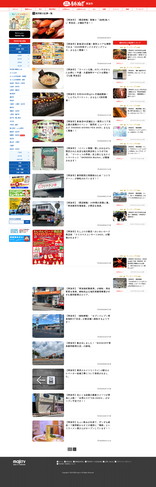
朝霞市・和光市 (17, 135)
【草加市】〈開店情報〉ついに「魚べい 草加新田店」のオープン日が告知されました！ (137, 196)
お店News (66, 9)
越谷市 (12, 97)
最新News (28, 9)
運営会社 (69, 461)
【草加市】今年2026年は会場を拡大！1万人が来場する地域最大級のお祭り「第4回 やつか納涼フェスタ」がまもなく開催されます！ (137, 55)
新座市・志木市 (14, 132)
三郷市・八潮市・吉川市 (17, 104)
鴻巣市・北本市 (14, 111)
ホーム (61, 461)
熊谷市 (12, 107)
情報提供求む (79, 461)
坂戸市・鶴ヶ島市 (15, 118)
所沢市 (12, 138)
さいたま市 (13, 73)
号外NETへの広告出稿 (94, 461)
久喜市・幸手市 (14, 86)
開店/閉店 (52, 9)
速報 (127, 9)
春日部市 (12, 93)
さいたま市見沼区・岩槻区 (18, 76)
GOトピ (15, 9)
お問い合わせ (109, 461)
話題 (104, 9)
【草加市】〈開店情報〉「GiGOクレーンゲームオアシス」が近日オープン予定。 (137, 130)
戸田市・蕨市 (14, 125)
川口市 (12, 121)
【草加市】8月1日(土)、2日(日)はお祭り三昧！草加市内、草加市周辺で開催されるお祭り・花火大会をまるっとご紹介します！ (137, 263)
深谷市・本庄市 (14, 149)
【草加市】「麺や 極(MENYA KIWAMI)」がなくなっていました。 (137, 73)
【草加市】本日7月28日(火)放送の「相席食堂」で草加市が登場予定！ (137, 215)
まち (94, 9)
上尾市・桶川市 (14, 114)
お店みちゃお (81, 9)
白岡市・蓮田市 (14, 90)
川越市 (12, 145)
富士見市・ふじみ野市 (17, 128)
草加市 (89, 3)
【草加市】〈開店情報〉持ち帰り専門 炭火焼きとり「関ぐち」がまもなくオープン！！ (137, 111)
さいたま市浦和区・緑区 (17, 80)
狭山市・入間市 (14, 142)
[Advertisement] (71, 275)
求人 (40, 9)
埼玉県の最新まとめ (16, 69)
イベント (116, 9)
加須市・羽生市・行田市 (17, 83)
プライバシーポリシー (124, 461)
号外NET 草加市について (67, 464)
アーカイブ (139, 9)
